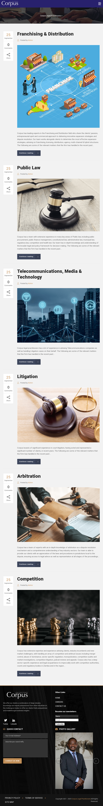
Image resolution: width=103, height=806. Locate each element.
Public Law (28, 167)
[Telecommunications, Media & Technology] (58, 315)
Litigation (27, 376)
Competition (30, 579)
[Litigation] (58, 415)
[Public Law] (58, 205)
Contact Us (60, 706)
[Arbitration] (58, 514)
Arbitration (29, 476)
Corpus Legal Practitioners (50, 16)
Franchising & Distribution (45, 34)
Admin (30, 40)
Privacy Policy (12, 798)
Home (57, 698)
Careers (59, 702)
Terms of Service (34, 798)
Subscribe (60, 724)
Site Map (9, 802)
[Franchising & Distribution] (58, 86)
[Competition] (58, 617)
